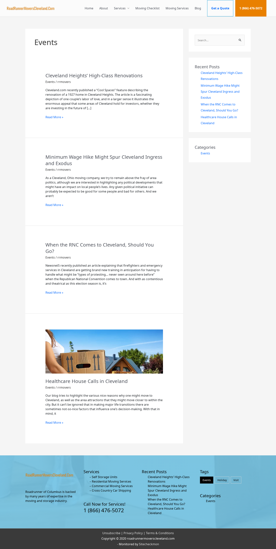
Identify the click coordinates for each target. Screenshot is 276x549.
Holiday (222, 480)
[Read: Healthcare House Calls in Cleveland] (104, 351)
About (103, 8)
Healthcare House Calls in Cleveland (86, 381)
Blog (198, 8)
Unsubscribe (111, 533)
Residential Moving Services (111, 481)
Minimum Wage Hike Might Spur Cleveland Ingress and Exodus (103, 160)
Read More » (54, 117)
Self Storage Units (104, 477)
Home (89, 8)
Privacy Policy (133, 533)
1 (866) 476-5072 (250, 8)
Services (120, 8)
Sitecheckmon (149, 544)
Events (50, 82)
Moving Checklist (147, 8)
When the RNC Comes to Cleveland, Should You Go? (99, 247)
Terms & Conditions (160, 533)
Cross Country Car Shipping (111, 490)
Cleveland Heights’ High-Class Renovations (94, 75)
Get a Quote (220, 8)
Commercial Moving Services (112, 486)
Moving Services (177, 8)
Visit (236, 480)
